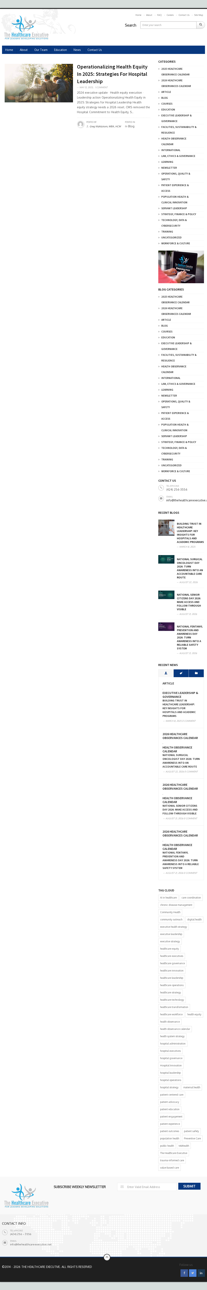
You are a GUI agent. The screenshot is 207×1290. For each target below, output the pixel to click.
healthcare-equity (169, 948)
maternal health (191, 1087)
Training (167, 231)
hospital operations (170, 1080)
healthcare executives (171, 956)
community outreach (171, 919)
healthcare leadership (171, 977)
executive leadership (171, 934)
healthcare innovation (172, 970)
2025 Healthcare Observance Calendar (175, 71)
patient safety (191, 1131)
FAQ (159, 15)
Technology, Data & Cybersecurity (174, 222)
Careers (170, 15)
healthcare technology (172, 999)
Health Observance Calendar (173, 141)
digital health (194, 919)
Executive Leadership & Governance (176, 118)
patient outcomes (169, 1131)
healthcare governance (172, 963)
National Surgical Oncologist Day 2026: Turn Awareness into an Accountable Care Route (190, 568)
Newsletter (169, 167)
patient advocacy (169, 1101)
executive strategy (170, 941)
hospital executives (170, 1050)
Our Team (41, 49)
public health (167, 1145)
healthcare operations (172, 985)
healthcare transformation (174, 1007)
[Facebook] (184, 1273)
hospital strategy (169, 1087)
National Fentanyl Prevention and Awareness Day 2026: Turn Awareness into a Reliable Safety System (190, 637)
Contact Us (183, 15)
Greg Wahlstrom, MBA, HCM (105, 126)
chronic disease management (176, 904)
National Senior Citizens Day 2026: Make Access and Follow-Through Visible (189, 602)
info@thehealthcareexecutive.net (31, 1244)
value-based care (169, 1167)
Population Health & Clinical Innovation (175, 199)
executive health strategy (173, 926)
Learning (167, 162)
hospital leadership (170, 1072)
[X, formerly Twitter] (192, 1273)
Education (60, 49)
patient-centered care (171, 1094)
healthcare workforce (171, 1014)
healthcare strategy (170, 992)
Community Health (170, 912)
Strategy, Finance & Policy (178, 214)
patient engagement (171, 1116)
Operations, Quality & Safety (175, 176)
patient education (170, 1109)
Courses (166, 103)
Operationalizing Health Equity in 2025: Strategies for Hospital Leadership (112, 74)
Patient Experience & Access (175, 188)
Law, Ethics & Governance (178, 156)
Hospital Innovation (171, 1065)
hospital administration (173, 1043)
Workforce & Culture (175, 243)
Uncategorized (171, 237)
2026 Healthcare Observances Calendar (176, 83)
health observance (170, 1021)
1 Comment (101, 87)
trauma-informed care (172, 1160)
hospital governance (171, 1058)
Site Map (198, 15)
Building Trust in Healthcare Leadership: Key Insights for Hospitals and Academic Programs (190, 533)
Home (138, 15)
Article (166, 92)
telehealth (184, 1145)
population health (169, 1138)
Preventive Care (192, 1138)
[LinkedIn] (201, 1273)
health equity (194, 1014)
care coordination (191, 897)
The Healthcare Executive (173, 1153)
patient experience (170, 1123)
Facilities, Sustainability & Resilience (178, 129)
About (149, 15)
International (170, 150)
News (77, 49)
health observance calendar (175, 1028)
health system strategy (172, 1036)
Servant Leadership (174, 208)
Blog (164, 98)
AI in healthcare (168, 897)
